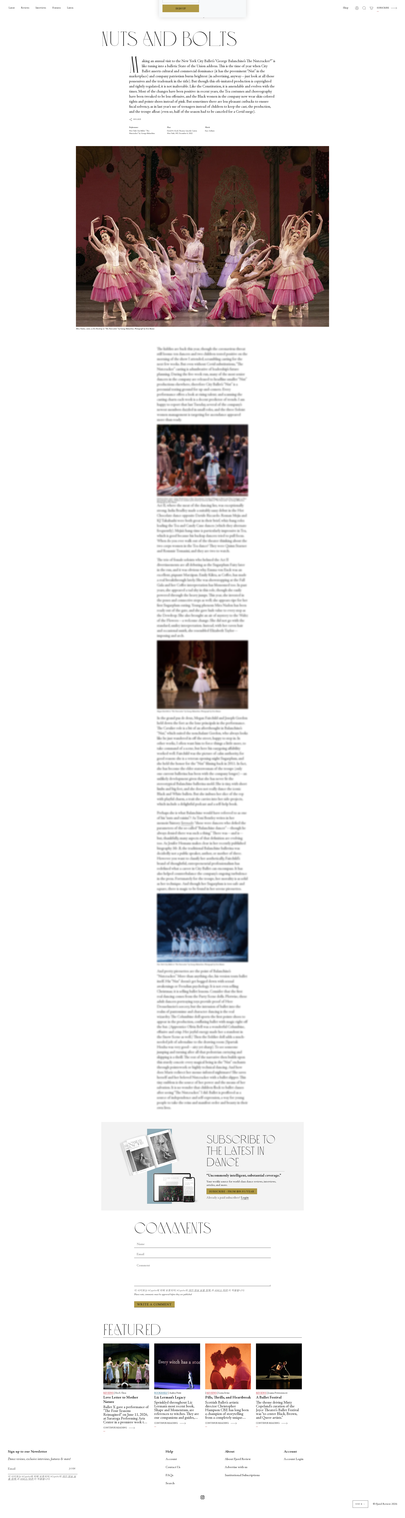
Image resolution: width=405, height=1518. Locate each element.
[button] (346, 8)
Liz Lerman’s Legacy (170, 1398)
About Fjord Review (238, 1459)
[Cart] (371, 8)
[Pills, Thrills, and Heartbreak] (228, 1366)
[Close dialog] (242, 7)
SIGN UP (181, 54)
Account (171, 1459)
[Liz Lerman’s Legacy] (177, 1366)
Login (245, 1197)
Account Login (293, 1459)
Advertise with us (236, 1467)
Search (170, 1483)
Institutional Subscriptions (242, 1475)
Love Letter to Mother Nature (120, 1400)
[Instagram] (202, 1497)
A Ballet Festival (269, 1398)
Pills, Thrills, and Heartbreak (228, 1398)
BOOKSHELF (161, 1393)
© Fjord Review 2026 (385, 1504)
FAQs (169, 1475)
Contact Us (173, 1467)
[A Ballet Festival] (279, 1366)
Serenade (187, 823)
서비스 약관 (221, 1290)
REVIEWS (108, 1393)
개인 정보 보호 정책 (199, 1290)
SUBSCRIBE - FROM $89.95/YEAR (231, 1191)
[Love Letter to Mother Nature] (126, 1366)
